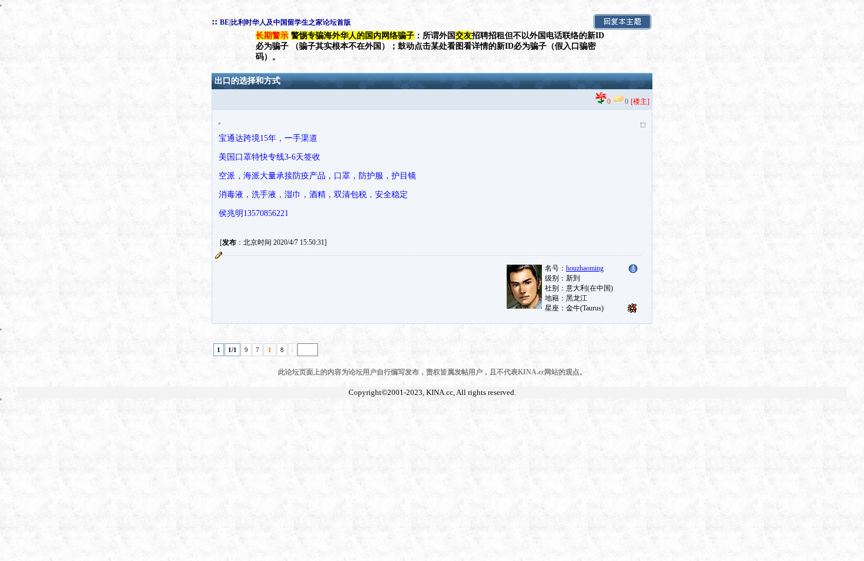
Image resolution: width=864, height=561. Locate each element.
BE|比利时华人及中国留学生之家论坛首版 (285, 22)
